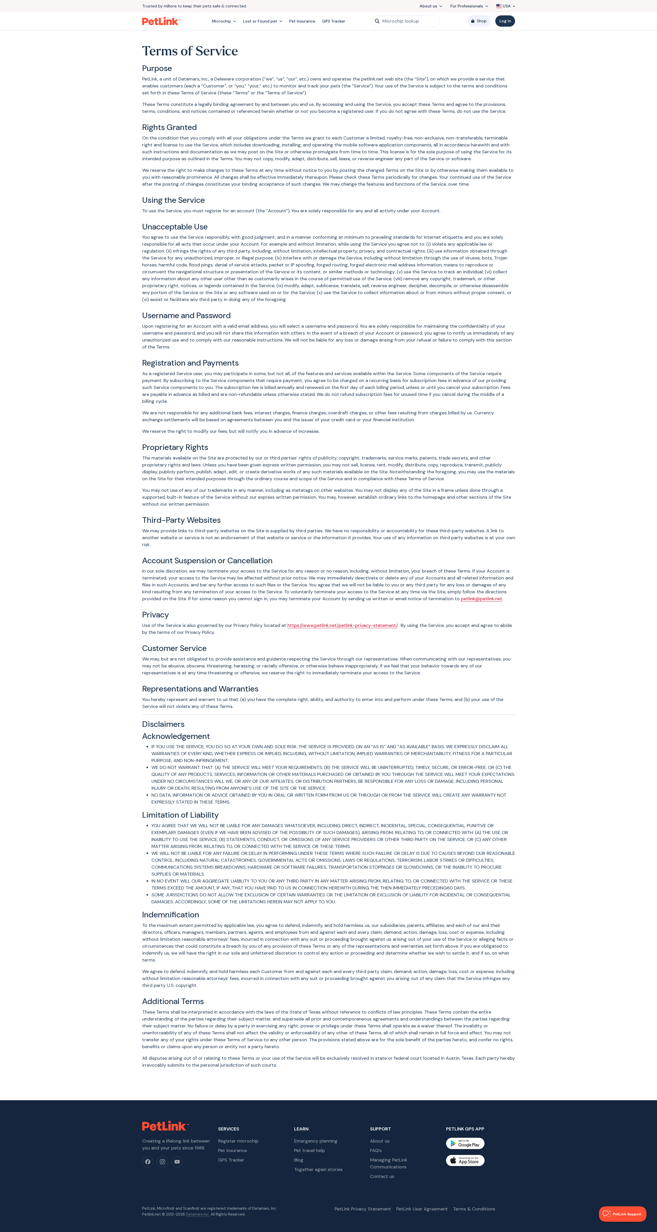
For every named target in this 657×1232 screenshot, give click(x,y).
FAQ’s (376, 1150)
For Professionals (466, 6)
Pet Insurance (302, 21)
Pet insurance (232, 1150)
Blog (298, 1160)
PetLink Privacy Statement (363, 1209)
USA (507, 6)
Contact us (382, 1176)
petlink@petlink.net (481, 599)
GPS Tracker (333, 21)
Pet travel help (309, 1150)
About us (428, 6)
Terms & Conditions (474, 1209)
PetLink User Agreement (422, 1209)
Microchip (221, 21)
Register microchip (238, 1141)
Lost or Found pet (260, 21)
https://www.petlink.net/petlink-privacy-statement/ (342, 625)
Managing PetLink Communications (388, 1163)
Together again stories (318, 1169)
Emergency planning (315, 1141)
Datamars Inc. (198, 1214)
